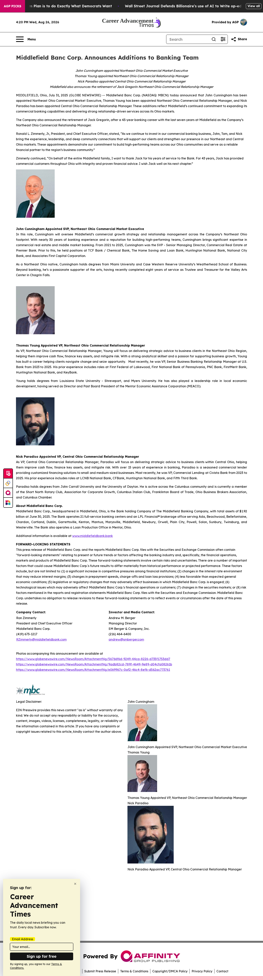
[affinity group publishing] (8, 493)
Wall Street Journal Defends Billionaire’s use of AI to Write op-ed (183, 6)
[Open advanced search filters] (223, 39)
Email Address (22, 939)
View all (254, 6)
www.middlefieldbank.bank (92, 536)
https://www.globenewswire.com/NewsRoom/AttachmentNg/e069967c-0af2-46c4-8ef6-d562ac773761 (93, 670)
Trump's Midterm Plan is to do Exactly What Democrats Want (57, 6)
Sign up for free (41, 956)
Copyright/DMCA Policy (170, 971)
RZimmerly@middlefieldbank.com (41, 639)
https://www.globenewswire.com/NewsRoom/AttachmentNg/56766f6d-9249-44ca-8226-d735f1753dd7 (93, 659)
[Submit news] (8, 473)
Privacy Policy (202, 971)
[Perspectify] (8, 483)
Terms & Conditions (134, 971)
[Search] (213, 39)
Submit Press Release (100, 971)
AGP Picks (12, 6)
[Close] (75, 884)
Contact (222, 971)
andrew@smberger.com (126, 639)
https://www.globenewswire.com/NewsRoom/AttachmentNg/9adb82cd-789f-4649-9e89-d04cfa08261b (94, 664)
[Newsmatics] (8, 502)
